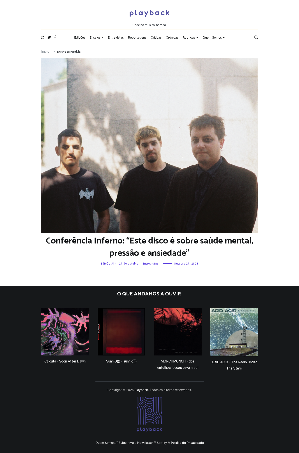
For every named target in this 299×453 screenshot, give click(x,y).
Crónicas (172, 37)
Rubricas (189, 37)
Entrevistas (116, 37)
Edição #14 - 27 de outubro (120, 263)
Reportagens (137, 37)
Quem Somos (212, 37)
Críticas (156, 37)
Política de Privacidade (187, 442)
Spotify (162, 442)
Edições (79, 37)
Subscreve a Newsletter (135, 442)
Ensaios (95, 37)
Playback (141, 390)
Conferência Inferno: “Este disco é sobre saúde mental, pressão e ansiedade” (149, 247)
